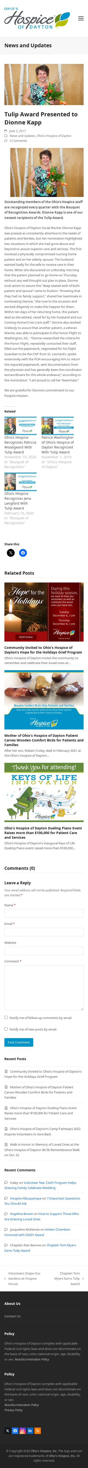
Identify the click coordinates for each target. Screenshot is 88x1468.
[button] (81, 18)
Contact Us (12, 1316)
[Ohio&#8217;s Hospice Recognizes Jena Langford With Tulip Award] (20, 482)
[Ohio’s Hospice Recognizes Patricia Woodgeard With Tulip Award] (20, 426)
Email (9, 924)
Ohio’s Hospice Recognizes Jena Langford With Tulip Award (17, 500)
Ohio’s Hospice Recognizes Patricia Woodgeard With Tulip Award (20, 444)
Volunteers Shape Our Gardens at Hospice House (22, 1278)
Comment (13, 961)
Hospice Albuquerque (26, 1198)
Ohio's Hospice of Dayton (54, 136)
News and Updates (22, 136)
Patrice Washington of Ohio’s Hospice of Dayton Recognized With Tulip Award (58, 444)
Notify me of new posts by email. (33, 1029)
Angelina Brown (21, 1214)
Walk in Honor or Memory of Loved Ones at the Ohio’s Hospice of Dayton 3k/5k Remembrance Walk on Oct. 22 (42, 1149)
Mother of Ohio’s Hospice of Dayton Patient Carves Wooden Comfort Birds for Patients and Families (44, 740)
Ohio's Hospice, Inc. (44, 1451)
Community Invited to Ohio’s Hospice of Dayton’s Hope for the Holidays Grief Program (43, 650)
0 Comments (18, 141)
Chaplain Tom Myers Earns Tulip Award (65, 1278)
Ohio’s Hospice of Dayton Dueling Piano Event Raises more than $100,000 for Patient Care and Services (43, 833)
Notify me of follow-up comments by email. (41, 1018)
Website (10, 942)
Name (10, 905)
